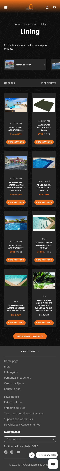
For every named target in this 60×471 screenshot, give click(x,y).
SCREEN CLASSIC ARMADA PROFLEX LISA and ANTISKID (16, 298)
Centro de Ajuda (14, 383)
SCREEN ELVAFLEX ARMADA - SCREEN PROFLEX (44, 238)
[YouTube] (18, 452)
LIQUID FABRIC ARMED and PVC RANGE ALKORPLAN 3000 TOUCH (16, 179)
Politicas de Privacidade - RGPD (21, 446)
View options (16, 142)
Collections (30, 24)
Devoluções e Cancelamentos (22, 424)
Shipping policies (14, 407)
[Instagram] (12, 452)
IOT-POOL (23, 464)
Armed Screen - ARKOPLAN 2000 (16, 120)
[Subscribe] (53, 439)
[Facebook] (6, 452)
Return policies (13, 402)
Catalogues (11, 372)
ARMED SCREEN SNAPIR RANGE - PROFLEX (44, 179)
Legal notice (11, 396)
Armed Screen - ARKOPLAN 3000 (16, 238)
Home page (11, 361)
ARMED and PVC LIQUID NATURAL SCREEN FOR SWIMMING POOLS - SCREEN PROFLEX (44, 298)
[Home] (30, 7)
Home (17, 24)
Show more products (30, 336)
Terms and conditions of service (23, 413)
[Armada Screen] (25, 64)
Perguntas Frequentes (17, 377)
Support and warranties (18, 419)
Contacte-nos (12, 389)
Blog (7, 366)
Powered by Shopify (40, 464)
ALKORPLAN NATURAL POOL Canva (44, 120)
